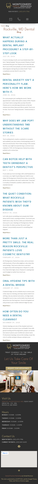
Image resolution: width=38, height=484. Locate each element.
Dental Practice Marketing (13, 476)
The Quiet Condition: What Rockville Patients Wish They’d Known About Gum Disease (17, 202)
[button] (19, 470)
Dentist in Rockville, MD (12, 401)
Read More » (7, 74)
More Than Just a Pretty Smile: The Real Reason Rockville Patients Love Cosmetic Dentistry (18, 246)
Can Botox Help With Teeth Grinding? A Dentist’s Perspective (18, 163)
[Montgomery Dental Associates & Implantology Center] (19, 6)
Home (3, 26)
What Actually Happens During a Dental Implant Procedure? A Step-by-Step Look (18, 45)
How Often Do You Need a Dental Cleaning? (16, 316)
